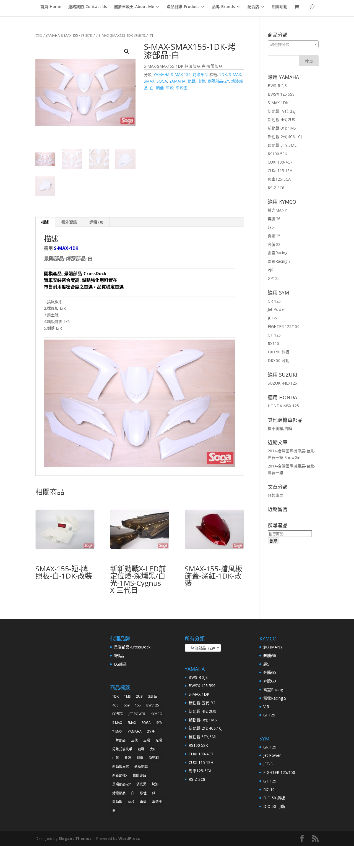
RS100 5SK (277, 153)
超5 (271, 227)
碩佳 (160, 87)
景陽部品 (139, 775)
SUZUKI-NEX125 (282, 383)
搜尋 (273, 540)
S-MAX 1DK (278, 102)
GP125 (274, 278)
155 (138, 705)
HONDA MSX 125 (283, 405)
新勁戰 (154, 757)
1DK (223, 74)
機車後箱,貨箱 (280, 428)
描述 (45, 222)
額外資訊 (69, 222)
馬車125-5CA (279, 179)
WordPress (129, 838)
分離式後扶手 (122, 749)
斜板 (140, 757)
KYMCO (156, 713)
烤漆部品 (88, 35)
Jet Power (276, 309)
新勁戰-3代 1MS (282, 128)
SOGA (162, 81)
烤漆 (155, 784)
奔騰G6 (274, 218)
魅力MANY (277, 210)
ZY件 (151, 731)
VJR (271, 269)
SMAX (149, 81)
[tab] (45, 222)
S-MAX (235, 74)
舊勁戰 (117, 801)
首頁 (39, 35)
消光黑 (141, 784)
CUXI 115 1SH (280, 170)
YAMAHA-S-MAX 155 (62, 35)
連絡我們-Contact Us (87, 7)
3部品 (119, 655)
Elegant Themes (75, 838)
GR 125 (274, 301)
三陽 (146, 740)
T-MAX (117, 731)
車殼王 (182, 87)
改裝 (127, 757)
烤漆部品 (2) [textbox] (201, 648)
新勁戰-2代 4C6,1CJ (285, 136)
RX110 (273, 343)
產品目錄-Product (183, 7)
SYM (159, 722)
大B (152, 749)
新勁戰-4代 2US (281, 119)
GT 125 (274, 335)
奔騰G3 (274, 244)
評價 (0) (96, 222)
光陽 (158, 740)
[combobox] (293, 44)
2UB (139, 696)
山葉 (201, 81)
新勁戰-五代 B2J (282, 111)
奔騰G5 (274, 235)
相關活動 (279, 7)
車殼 (170, 87)
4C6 (115, 705)
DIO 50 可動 (278, 360)
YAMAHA (177, 81)
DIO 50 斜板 (278, 351)
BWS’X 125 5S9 (281, 94)
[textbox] (293, 44)
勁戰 (191, 81)
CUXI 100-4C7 (280, 162)
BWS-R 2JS (277, 85)
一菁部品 (119, 740)
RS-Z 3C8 (276, 187)
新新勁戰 (141, 766)
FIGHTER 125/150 (284, 326)
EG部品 (120, 664)
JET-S (272, 317)
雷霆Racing (277, 252)
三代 (134, 740)
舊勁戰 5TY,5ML (282, 145)
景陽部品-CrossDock (132, 647)
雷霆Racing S (279, 261)
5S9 (126, 705)
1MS (127, 696)
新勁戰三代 (120, 766)
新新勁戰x (119, 775)
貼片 (131, 801)
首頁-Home (50, 7)
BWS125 (152, 705)
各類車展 (275, 495)
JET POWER (137, 713)
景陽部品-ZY (218, 81)
